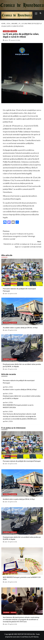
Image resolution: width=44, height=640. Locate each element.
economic (13, 612)
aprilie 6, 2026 (13, 293)
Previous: (19, 235)
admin (6, 40)
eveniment (13, 31)
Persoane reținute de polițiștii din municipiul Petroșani (18, 381)
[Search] (40, 13)
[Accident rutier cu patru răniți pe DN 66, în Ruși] (22, 311)
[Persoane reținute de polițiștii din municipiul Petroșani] (22, 272)
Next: (22, 244)
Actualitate (6, 31)
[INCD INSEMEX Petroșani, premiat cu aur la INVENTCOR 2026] (22, 561)
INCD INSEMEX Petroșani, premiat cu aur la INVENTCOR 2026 (18, 406)
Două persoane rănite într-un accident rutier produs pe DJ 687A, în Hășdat (21, 397)
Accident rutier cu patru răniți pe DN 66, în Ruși (20, 328)
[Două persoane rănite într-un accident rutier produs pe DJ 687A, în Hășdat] (22, 348)
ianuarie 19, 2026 (15, 40)
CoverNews (24, 637)
